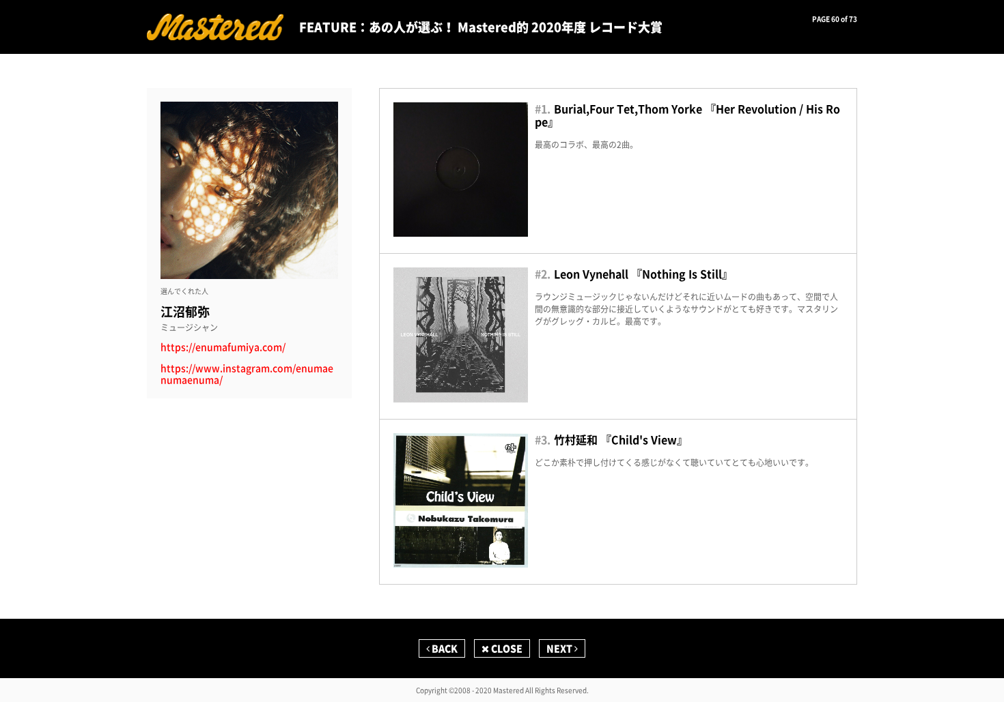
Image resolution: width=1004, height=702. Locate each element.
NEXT (560, 648)
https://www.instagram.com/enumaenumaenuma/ (247, 373)
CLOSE (505, 648)
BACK (444, 648)
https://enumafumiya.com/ (223, 347)
